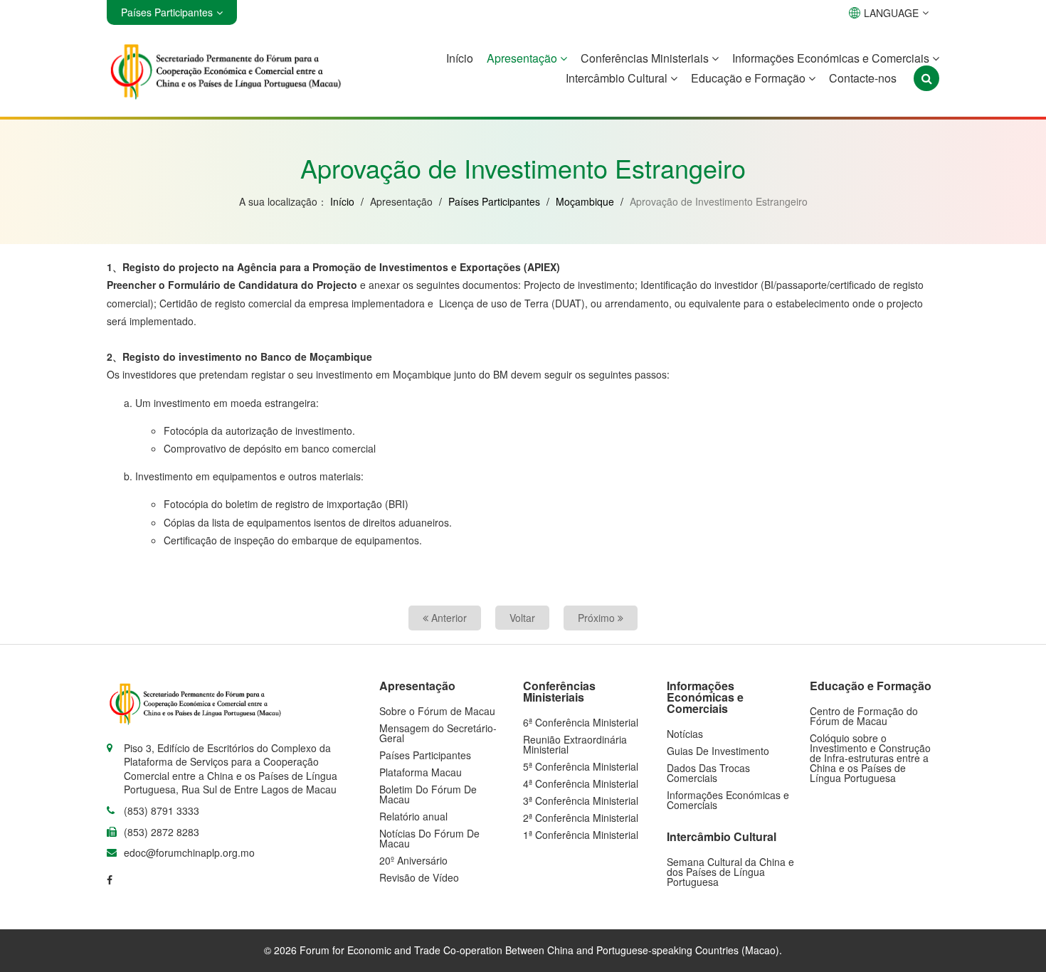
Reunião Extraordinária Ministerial (575, 744)
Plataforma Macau (420, 772)
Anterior (447, 618)
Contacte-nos (863, 78)
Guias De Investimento (718, 751)
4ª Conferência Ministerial (580, 783)
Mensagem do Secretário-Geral (438, 733)
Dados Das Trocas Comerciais (708, 773)
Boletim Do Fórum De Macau (428, 794)
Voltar (522, 618)
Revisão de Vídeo (419, 877)
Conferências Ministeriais (646, 58)
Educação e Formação (749, 78)
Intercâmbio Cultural (618, 78)
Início (459, 58)
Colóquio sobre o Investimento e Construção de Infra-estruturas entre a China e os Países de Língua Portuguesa (870, 758)
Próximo (598, 618)
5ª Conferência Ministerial (580, 766)
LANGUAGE (891, 13)
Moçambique (585, 201)
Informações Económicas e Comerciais (832, 58)
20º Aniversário (413, 860)
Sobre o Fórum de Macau (437, 711)
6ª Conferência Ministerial (580, 722)
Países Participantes (494, 201)
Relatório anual (413, 816)
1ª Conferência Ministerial (580, 835)
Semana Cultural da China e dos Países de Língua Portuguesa (730, 872)
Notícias (685, 734)
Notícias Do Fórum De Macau (429, 838)
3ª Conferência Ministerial (580, 800)
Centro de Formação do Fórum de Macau (864, 716)
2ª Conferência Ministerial (580, 817)
